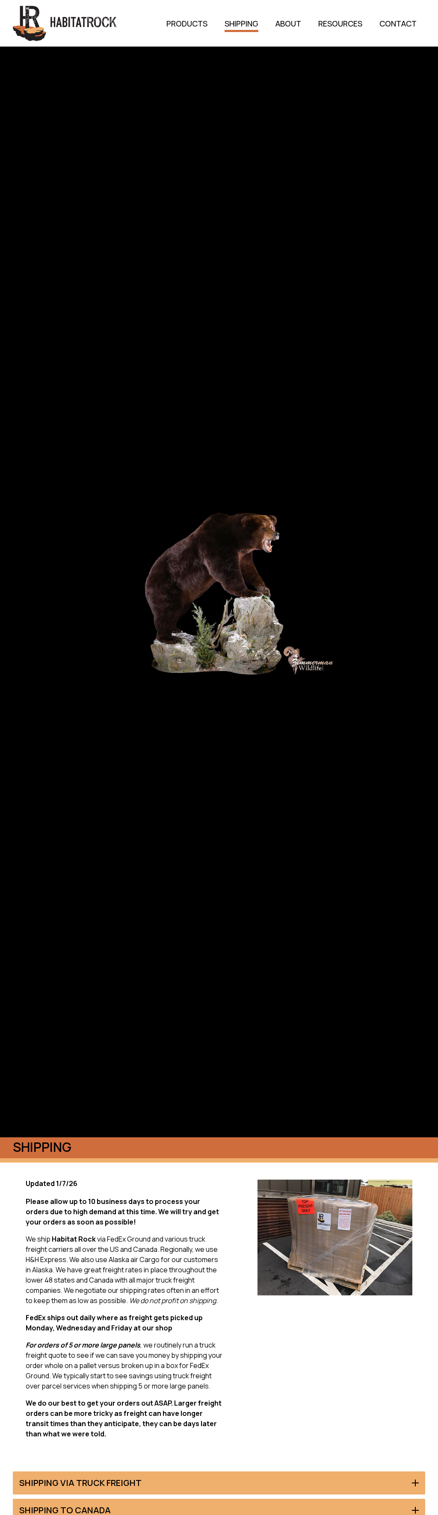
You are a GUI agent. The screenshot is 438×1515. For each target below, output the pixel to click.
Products (186, 23)
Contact (398, 23)
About (288, 23)
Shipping (241, 23)
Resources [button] (340, 23)
